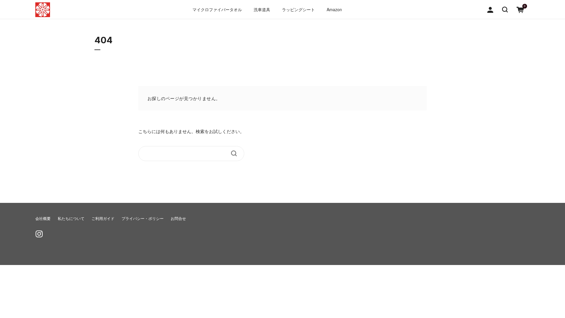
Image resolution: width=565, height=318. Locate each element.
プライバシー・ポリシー (143, 218)
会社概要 (43, 218)
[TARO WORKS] (42, 9)
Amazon (334, 9)
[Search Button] (234, 153)
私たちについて (71, 218)
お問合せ (178, 218)
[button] (505, 9)
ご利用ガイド (103, 218)
